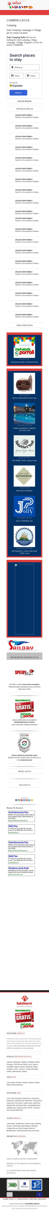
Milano (37, 1082)
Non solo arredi (33, 1131)
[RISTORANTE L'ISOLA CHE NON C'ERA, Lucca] (24, 536)
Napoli (9, 1085)
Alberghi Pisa (11, 1105)
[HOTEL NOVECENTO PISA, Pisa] (24, 383)
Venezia (24, 1082)
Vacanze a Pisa (22, 1108)
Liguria (35, 1064)
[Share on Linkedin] (24, 800)
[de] (25, 7)
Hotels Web (11, 1123)
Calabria (24, 1062)
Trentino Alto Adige (32, 1069)
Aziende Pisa (19, 1101)
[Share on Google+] (21, 800)
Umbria (9, 1071)
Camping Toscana (12, 1128)
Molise (17, 1067)
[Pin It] (27, 800)
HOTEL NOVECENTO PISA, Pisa (24, 398)
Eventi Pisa (35, 1098)
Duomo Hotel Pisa (16, 1110)
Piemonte (29, 1067)
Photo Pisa (28, 1101)
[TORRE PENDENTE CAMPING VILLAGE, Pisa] (24, 413)
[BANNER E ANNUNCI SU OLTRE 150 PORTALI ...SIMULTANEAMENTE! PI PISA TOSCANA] (12, 1185)
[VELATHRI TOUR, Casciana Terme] (24, 446)
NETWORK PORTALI (32, 1204)
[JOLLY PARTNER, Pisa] (24, 506)
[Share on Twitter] (29, 800)
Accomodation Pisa (34, 1105)
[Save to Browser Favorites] (32, 800)
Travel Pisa (10, 1103)
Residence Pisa (21, 1105)
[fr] (21, 7)
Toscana (22, 1069)
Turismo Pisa (37, 1101)
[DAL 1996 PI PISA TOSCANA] (24, 1185)
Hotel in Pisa (28, 1103)
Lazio (30, 1064)
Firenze (18, 1082)
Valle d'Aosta (16, 1071)
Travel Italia (16, 1126)
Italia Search (42, 1199)
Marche (22, 1067)
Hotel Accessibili (22, 1131)
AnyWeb (5, 1199)
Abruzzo (10, 1062)
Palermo (31, 1082)
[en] (16, 7)
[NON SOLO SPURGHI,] (24, 476)
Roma (13, 1082)
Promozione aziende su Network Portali (24, 362)
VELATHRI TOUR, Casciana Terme (24, 460)
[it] (11, 7)
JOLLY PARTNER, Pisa (24, 521)
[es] (30, 7)
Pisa (8, 1082)
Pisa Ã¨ (30, 1108)
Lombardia (10, 1067)
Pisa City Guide (16, 1098)
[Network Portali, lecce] (24, 347)
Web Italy (34, 1126)
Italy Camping (24, 1128)
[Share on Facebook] (16, 800)
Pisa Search (19, 1103)
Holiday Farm (20, 1123)
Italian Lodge (30, 1123)
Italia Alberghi (25, 1126)
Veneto (24, 1071)
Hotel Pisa (36, 1103)
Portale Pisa (11, 1101)
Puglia (35, 1067)
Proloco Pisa (26, 1098)
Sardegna (10, 1069)
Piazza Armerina (17, 1085)
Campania (31, 1062)
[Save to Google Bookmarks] (19, 800)
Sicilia (16, 1069)
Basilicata (17, 1062)
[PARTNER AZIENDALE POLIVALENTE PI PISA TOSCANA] (36, 1185)
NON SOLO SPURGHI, (24, 491)
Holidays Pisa (11, 1108)
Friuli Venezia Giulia (20, 1064)
